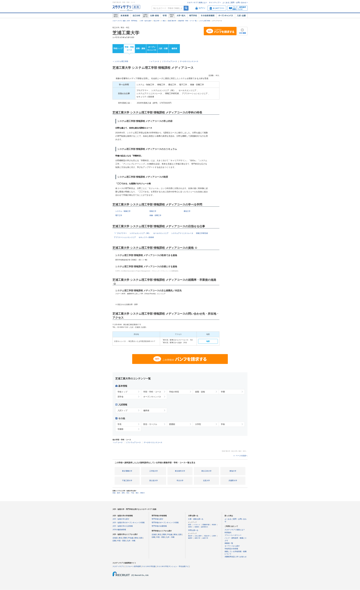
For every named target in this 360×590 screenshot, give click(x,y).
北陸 (140, 538)
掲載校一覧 (229, 543)
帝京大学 (180, 481)
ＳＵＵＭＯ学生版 (149, 566)
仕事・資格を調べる (195, 519)
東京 (164, 20)
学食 (223, 424)
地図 (208, 341)
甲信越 (130, 538)
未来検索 (125, 15)
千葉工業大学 (127, 481)
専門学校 (193, 15)
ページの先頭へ (242, 456)
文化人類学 (198, 536)
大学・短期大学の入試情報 (122, 526)
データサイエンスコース (189, 61)
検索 (186, 8)
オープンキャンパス (225, 15)
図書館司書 (206, 524)
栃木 (118, 493)
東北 (120, 538)
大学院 (198, 424)
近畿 (114, 541)
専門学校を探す (157, 519)
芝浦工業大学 (172, 20)
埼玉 (127, 493)
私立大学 (156, 20)
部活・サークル (150, 424)
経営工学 (205, 538)
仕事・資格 (154, 15)
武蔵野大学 (233, 481)
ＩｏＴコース (154, 61)
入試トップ (122, 410)
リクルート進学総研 (133, 566)
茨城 (113, 493)
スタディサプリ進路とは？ (235, 530)
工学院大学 (153, 471)
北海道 (115, 538)
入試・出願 (241, 15)
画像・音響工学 (155, 215)
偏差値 (174, 48)
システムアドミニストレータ (182, 233)
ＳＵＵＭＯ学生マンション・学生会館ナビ (173, 566)
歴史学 (190, 536)
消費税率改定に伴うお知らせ (236, 557)
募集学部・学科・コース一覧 (187, 20)
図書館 (172, 424)
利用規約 (228, 533)
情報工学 (152, 211)
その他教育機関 (207, 15)
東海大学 (233, 471)
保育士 (190, 527)
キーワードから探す (232, 546)
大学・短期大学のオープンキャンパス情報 (128, 523)
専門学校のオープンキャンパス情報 (165, 523)
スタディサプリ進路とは (196, 3)
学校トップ (118, 48)
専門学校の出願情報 (159, 526)
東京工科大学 (206, 471)
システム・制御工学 (122, 211)
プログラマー (122, 233)
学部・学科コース (129, 48)
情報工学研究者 (202, 233)
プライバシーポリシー (233, 535)
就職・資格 (140, 48)
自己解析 (136, 15)
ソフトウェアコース (169, 61)
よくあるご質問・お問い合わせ (234, 3)
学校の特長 (174, 392)
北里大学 (206, 481)
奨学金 (120, 397)
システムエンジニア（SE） (140, 233)
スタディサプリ (118, 566)
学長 (120, 424)
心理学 (214, 536)
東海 (136, 538)
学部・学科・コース (152, 392)
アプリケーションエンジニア (125, 237)
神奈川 (142, 493)
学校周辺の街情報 (231, 549)
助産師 (197, 527)
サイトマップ (214, 3)
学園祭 (120, 429)
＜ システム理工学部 (120, 61)
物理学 (190, 538)
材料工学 (197, 538)
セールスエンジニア (160, 233)
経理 (189, 524)
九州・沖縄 (131, 541)
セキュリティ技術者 (146, 237)
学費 (223, 392)
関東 (125, 538)
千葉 (132, 493)
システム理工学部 (204, 20)
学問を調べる (193, 530)
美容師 (214, 524)
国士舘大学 (153, 481)
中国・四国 (121, 541)
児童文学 (207, 536)
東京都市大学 (180, 471)
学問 (165, 15)
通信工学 (187, 211)
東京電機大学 (127, 471)
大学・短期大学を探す (120, 519)
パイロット (196, 524)
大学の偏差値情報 (119, 530)
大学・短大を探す (146, 20)
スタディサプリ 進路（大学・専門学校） (125, 20)
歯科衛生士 (204, 527)
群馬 (123, 493)
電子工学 (118, 215)
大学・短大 (181, 15)
